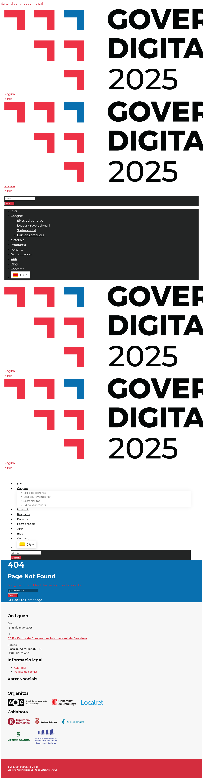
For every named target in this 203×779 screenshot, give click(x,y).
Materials (17, 240)
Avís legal (20, 667)
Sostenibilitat (26, 230)
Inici (14, 211)
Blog (14, 264)
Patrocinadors (21, 254)
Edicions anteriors (30, 235)
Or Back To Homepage (25, 600)
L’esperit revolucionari (33, 225)
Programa (18, 245)
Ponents (17, 249)
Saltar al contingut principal (22, 3)
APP (14, 259)
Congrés (17, 216)
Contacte (17, 269)
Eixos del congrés (30, 220)
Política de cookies (25, 671)
